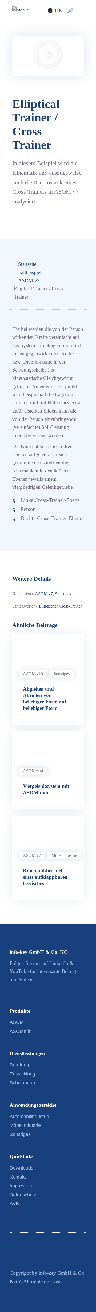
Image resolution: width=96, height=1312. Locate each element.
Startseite (27, 264)
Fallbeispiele (30, 272)
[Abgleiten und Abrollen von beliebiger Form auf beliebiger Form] (48, 654)
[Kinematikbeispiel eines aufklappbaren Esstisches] (48, 836)
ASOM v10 (33, 673)
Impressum (21, 1185)
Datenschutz (23, 1194)
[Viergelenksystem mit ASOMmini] (48, 751)
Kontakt (18, 1177)
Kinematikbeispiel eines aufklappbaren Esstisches (45, 877)
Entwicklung (22, 1074)
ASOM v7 (29, 280)
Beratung (19, 1064)
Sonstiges (63, 594)
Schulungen (22, 1082)
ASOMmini (33, 771)
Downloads (21, 1168)
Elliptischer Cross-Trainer (60, 606)
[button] (48, 55)
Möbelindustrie (64, 855)
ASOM (17, 1022)
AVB (14, 1203)
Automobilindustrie (29, 1116)
